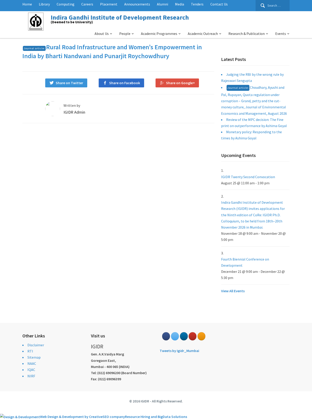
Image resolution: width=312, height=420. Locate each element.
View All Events (233, 291)
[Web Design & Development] (20, 416)
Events (280, 33)
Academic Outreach (203, 33)
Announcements (137, 4)
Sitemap (34, 357)
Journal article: (34, 48)
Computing (65, 4)
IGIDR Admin (74, 112)
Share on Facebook (124, 83)
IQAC (31, 369)
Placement (108, 4)
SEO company (114, 416)
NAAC (31, 363)
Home (27, 4)
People (124, 33)
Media (179, 4)
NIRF (31, 376)
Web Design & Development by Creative (71, 416)
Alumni (162, 4)
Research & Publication (246, 33)
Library (44, 4)
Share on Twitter (69, 83)
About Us (102, 33)
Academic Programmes (159, 33)
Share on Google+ (180, 83)
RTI (30, 351)
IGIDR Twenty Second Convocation (248, 177)
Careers (87, 4)
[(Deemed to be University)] (36, 20)
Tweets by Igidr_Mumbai (179, 350)
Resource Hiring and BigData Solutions (156, 416)
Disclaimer (35, 345)
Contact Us (219, 4)
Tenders (197, 4)
